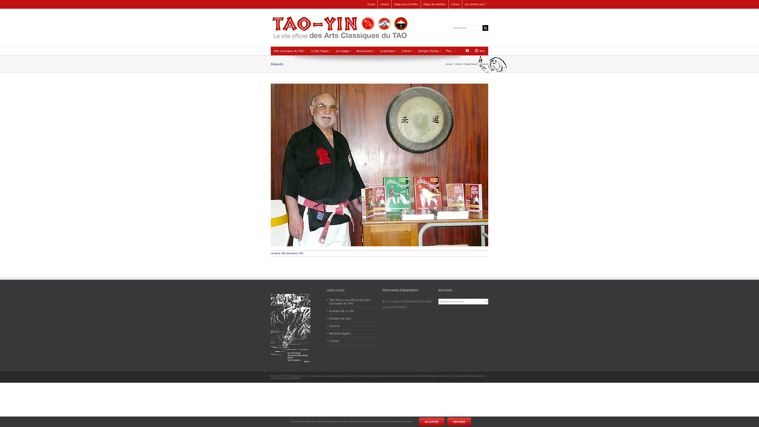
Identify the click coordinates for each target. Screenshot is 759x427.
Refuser (459, 421)
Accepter (432, 421)
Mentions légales (340, 333)
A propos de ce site (341, 311)
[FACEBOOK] (467, 51)
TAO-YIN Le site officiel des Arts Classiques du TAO (349, 301)
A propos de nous (340, 318)
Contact (334, 341)
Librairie (334, 326)
